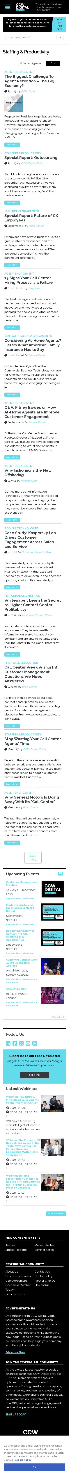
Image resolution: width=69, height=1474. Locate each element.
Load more (33, 857)
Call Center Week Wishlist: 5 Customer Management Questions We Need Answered (30, 674)
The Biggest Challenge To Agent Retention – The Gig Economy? (29, 81)
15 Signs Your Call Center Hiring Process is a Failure (28, 280)
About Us (12, 1271)
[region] (34, 1454)
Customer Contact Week (36, 552)
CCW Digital (28, 91)
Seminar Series (44, 1249)
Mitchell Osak (29, 480)
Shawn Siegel (37, 355)
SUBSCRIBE (34, 1075)
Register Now (13, 898)
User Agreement (16, 1280)
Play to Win (42, 1285)
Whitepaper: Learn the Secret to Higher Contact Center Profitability (32, 605)
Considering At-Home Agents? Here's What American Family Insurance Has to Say (32, 345)
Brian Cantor (36, 225)
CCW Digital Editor (32, 163)
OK (34, 1467)
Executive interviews (19, 1276)
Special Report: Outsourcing (30, 157)
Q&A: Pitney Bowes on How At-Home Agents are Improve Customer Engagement (32, 412)
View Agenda (30, 979)
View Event (29, 898)
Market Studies (44, 1245)
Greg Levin (34, 288)
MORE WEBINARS (56, 1213)
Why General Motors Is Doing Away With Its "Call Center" (31, 799)
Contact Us (42, 1271)
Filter (53, 63)
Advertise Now (15, 1352)
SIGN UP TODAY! (16, 1414)
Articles (10, 1245)
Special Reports (16, 1249)
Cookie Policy (44, 1276)
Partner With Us (45, 1280)
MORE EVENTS (57, 1017)
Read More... (12, 144)
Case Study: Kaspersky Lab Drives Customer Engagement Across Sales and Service (30, 540)
